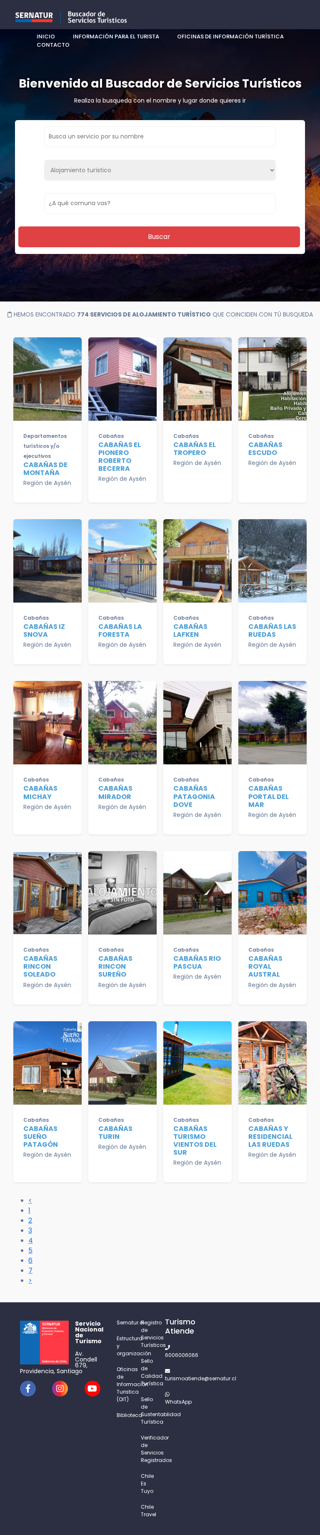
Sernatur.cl (124, 1322)
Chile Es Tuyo (147, 1483)
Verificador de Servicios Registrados (148, 1449)
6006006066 (172, 1355)
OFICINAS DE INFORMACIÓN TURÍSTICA (230, 36)
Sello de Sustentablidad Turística (148, 1410)
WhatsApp (172, 1401)
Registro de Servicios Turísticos (148, 1334)
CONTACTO (53, 45)
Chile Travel (148, 1510)
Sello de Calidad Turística (148, 1372)
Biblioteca (124, 1415)
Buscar (159, 236)
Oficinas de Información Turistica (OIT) (124, 1384)
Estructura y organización (124, 1346)
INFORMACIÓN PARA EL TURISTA (116, 36)
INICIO (46, 36)
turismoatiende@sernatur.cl (172, 1378)
